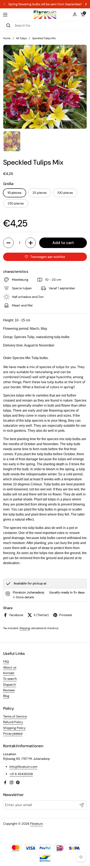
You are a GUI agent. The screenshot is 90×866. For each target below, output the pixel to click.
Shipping (24, 628)
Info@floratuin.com (23, 767)
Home (6, 38)
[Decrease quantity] (8, 243)
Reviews (9, 690)
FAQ (6, 661)
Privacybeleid (12, 734)
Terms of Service (15, 716)
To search (10, 679)
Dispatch (9, 684)
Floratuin (36, 824)
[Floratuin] (45, 14)
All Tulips (21, 38)
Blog (6, 696)
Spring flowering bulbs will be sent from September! (45, 4)
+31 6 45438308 (21, 774)
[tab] (23, 597)
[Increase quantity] (30, 243)
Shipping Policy (14, 728)
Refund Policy (13, 722)
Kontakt (8, 673)
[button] (82, 14)
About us (9, 667)
